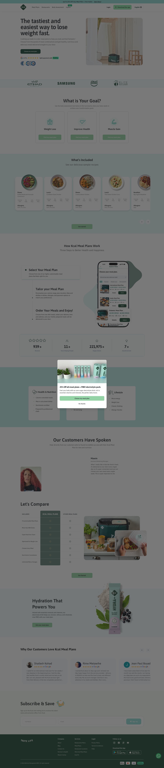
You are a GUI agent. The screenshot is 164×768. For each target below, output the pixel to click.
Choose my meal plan (82, 398)
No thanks (82, 404)
